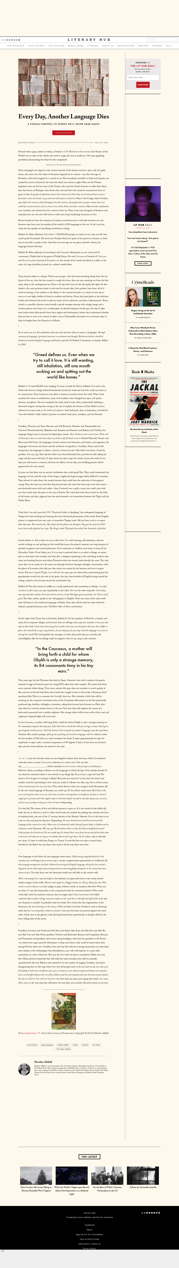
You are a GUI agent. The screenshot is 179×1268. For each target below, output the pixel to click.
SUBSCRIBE (142, 85)
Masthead (89, 1224)
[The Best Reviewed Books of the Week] (144, 401)
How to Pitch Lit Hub (89, 1239)
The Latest (89, 1157)
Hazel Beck (144, 355)
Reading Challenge (126, 46)
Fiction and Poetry (36, 46)
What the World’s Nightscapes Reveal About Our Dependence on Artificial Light (71, 1191)
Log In (169, 46)
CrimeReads (157, 46)
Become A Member (75, 46)
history (75, 1045)
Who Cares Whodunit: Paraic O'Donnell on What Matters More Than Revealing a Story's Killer (143, 330)
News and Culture (56, 46)
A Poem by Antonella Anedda (142, 1188)
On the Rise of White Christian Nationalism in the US (107, 1189)
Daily (143, 225)
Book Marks (143, 46)
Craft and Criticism (15, 46)
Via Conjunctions (63, 133)
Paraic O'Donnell (144, 338)
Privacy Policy (89, 1248)
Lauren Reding (144, 317)
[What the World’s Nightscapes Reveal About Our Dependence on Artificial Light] (72, 1182)
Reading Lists (108, 46)
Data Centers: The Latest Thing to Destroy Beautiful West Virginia (36, 1189)
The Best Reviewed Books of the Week (144, 431)
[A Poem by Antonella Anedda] (143, 1182)
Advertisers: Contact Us (89, 1243)
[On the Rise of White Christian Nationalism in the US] (107, 1182)
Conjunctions (32, 1045)
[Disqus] (63, 1108)
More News (142, 263)
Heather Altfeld (26, 142)
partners (85, 1045)
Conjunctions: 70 (32, 1033)
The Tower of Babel (64, 1049)
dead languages (47, 1045)
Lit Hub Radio (93, 46)
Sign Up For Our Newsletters (89, 1234)
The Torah (96, 1045)
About (89, 1229)
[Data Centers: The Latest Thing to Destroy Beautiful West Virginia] (36, 1182)
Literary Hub (89, 39)
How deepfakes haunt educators (143, 232)
